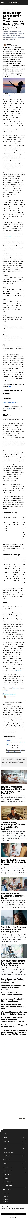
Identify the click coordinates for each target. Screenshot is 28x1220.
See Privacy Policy (16, 1210)
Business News (7, 1080)
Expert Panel (7, 1083)
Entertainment (7, 1076)
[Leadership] (23, 1050)
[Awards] (23, 1087)
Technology (6, 1069)
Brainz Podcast (7, 1094)
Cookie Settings (13, 1217)
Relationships (7, 1065)
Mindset (5, 1054)
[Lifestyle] (23, 1058)
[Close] (26, 1206)
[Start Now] (14, 793)
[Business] (23, 1043)
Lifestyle (5, 1058)
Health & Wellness (8, 1061)
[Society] (23, 1072)
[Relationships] (23, 1065)
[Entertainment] (23, 1076)
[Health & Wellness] (23, 1061)
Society (5, 1072)
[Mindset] (23, 1054)
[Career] (23, 1047)
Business (5, 1043)
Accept (13, 1214)
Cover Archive (7, 1098)
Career (5, 1047)
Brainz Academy (8, 1091)
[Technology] (23, 1069)
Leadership (6, 1050)
